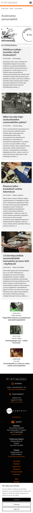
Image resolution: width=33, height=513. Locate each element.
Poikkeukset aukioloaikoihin (16, 389)
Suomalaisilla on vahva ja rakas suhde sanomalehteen (16, 364)
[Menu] (30, 3)
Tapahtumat (16, 466)
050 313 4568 (18, 445)
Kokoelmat (16, 469)
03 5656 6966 (18, 432)
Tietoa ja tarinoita (16, 472)
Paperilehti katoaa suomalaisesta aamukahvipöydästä (16, 319)
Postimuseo (16, 474)
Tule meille (16, 461)
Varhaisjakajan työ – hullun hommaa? (16, 341)
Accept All (16, 500)
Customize (17, 504)
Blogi (16, 479)
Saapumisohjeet (16, 434)
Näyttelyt (16, 464)
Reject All (16, 509)
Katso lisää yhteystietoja (16, 456)
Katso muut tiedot (16, 402)
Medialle (16, 481)
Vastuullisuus (16, 417)
